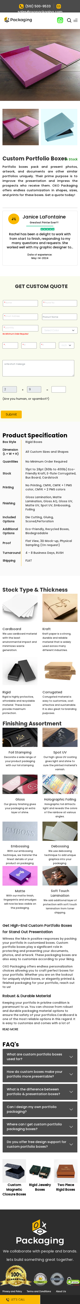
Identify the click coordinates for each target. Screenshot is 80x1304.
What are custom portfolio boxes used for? (34, 1056)
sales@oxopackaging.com (40, 11)
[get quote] (60, 1299)
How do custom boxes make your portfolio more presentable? (34, 1074)
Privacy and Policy (12, 1291)
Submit (11, 414)
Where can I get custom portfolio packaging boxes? (34, 1126)
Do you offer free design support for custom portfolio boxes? (36, 1144)
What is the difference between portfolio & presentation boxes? (33, 1091)
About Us (61, 1291)
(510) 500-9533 (38, 6)
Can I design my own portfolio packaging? (32, 1109)
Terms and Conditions (39, 1291)
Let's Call (17, 1299)
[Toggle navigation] (75, 20)
